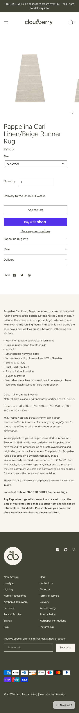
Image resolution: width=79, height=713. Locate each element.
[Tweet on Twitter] (22, 275)
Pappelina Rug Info (16, 239)
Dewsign (60, 694)
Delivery (9, 259)
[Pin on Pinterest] (29, 275)
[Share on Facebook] (14, 275)
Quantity (9, 181)
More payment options (35, 231)
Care (7, 249)
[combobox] (36, 164)
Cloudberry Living (25, 694)
